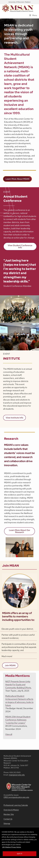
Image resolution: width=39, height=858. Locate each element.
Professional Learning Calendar (16, 805)
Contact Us (8, 819)
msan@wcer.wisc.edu (17, 775)
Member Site (9, 814)
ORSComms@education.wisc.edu (16, 797)
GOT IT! (19, 854)
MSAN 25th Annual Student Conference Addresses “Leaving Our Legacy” (17, 719)
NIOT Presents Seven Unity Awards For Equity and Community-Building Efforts (18, 684)
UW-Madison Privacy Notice (11, 847)
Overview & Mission (11, 810)
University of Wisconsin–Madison (20, 2)
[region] (19, 842)
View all (8, 734)
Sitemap (7, 823)
